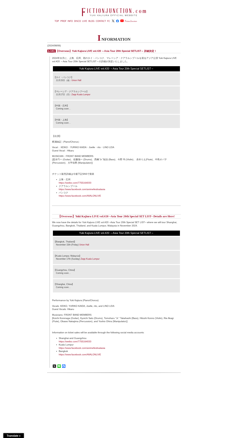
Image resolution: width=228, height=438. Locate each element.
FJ (131, 21)
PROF (63, 21)
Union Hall (76, 80)
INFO (70, 21)
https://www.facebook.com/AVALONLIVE (80, 195)
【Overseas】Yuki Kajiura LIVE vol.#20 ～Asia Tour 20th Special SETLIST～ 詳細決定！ (106, 51)
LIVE (84, 21)
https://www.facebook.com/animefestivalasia (82, 189)
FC (108, 21)
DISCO (77, 21)
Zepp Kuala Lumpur (80, 94)
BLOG (91, 21)
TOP (57, 21)
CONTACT (101, 21)
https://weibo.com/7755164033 (75, 182)
